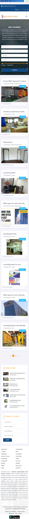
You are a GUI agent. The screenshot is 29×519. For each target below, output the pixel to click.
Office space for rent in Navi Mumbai (15, 295)
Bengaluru (4, 449)
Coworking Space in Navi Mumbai (14, 326)
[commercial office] (6, 390)
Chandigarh (19, 449)
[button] (14, 46)
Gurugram (19, 456)
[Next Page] (18, 356)
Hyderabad (4, 458)
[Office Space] (14, 186)
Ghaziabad (19, 454)
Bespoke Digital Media (19, 509)
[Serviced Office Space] (14, 308)
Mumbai (18, 463)
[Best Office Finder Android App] (14, 517)
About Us (11, 513)
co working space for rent (12, 264)
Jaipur (17, 458)
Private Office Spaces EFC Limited (14, 81)
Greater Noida (5, 456)
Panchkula (19, 465)
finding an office (16, 498)
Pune (2, 468)
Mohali (3, 463)
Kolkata (18, 461)
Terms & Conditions (10, 511)
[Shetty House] (6, 384)
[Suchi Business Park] (6, 401)
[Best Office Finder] (9, 16)
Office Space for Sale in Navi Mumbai (15, 203)
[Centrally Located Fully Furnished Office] (6, 379)
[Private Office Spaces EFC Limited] (6, 373)
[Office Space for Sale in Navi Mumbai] (6, 395)
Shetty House (7, 142)
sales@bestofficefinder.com (9, 6)
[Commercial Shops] (14, 155)
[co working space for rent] (6, 406)
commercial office (9, 173)
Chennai (3, 451)
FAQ (16, 513)
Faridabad (4, 454)
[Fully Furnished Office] (14, 125)
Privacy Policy (21, 511)
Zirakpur (18, 468)
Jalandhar (4, 461)
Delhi (17, 451)
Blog (20, 513)
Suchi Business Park (9, 234)
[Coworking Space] (14, 94)
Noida (2, 465)
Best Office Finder (15, 507)
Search (15, 70)
